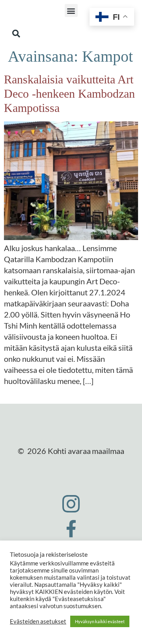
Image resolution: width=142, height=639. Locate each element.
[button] (71, 10)
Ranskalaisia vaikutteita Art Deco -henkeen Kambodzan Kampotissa (69, 93)
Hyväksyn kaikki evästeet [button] (100, 621)
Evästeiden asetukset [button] (38, 621)
